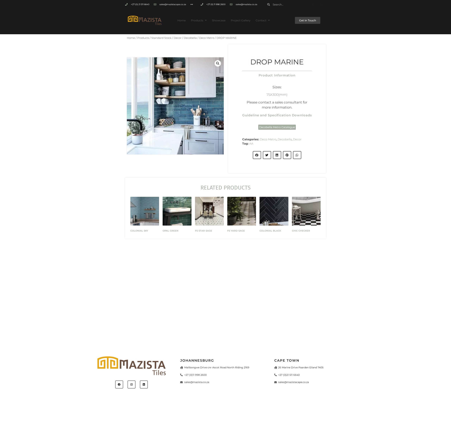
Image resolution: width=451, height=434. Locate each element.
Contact (261, 20)
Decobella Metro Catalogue (277, 127)
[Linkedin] (144, 384)
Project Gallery (240, 20)
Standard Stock (161, 38)
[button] (198, 20)
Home (181, 20)
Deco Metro (206, 38)
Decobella (190, 38)
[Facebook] (119, 384)
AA (251, 143)
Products (197, 20)
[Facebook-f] (313, 4)
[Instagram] (321, 4)
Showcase (219, 20)
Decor (177, 38)
